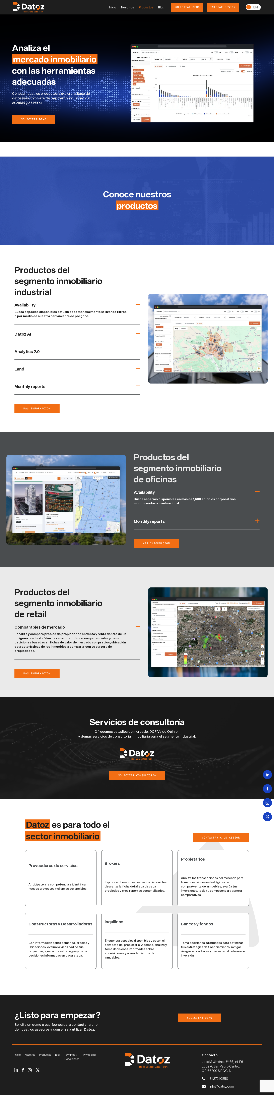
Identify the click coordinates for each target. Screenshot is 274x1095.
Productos (146, 7)
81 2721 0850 (219, 1078)
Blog (161, 7)
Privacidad (89, 1054)
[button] (77, 306)
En (255, 7)
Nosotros (127, 7)
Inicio (112, 7)
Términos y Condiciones (71, 1056)
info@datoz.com (222, 1086)
